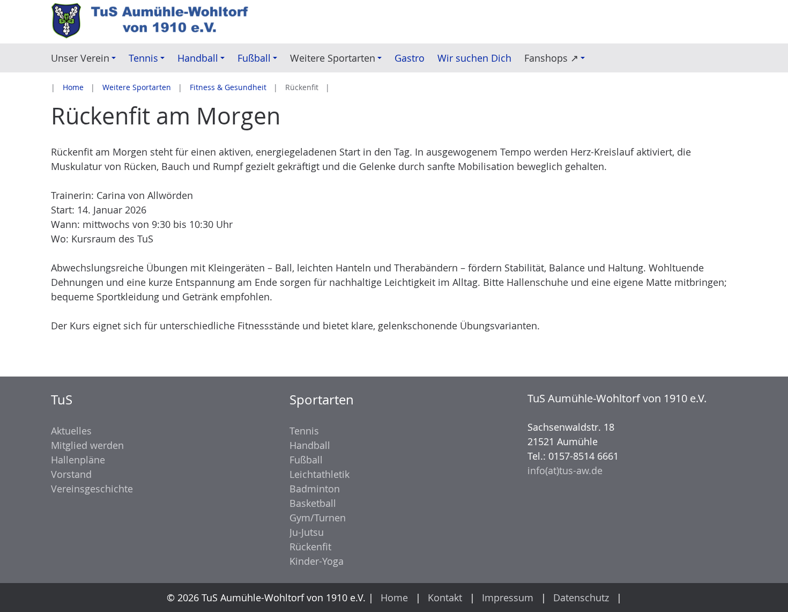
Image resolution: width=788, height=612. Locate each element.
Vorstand (71, 474)
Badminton (314, 488)
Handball (309, 445)
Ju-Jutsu (306, 532)
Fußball (306, 459)
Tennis (304, 430)
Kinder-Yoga (316, 561)
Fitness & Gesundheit (228, 87)
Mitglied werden (87, 445)
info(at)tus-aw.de (565, 470)
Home (73, 87)
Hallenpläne (78, 459)
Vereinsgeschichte (92, 488)
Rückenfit (310, 546)
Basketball (312, 503)
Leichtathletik (319, 474)
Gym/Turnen (317, 517)
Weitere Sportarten (136, 87)
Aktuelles (71, 430)
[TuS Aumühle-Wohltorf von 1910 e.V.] (156, 21)
